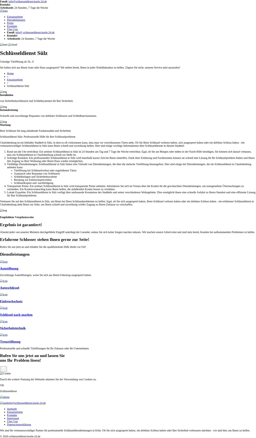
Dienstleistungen (16, 19)
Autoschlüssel (9, 288)
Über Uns (12, 29)
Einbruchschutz (11, 301)
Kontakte (12, 26)
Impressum (13, 418)
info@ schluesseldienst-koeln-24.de (35, 32)
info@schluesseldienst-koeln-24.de (28, 1)
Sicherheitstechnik (13, 328)
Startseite (12, 408)
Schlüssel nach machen (16, 315)
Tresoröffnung (10, 341)
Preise (10, 23)
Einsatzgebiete (15, 16)
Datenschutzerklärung (19, 424)
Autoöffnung (9, 268)
